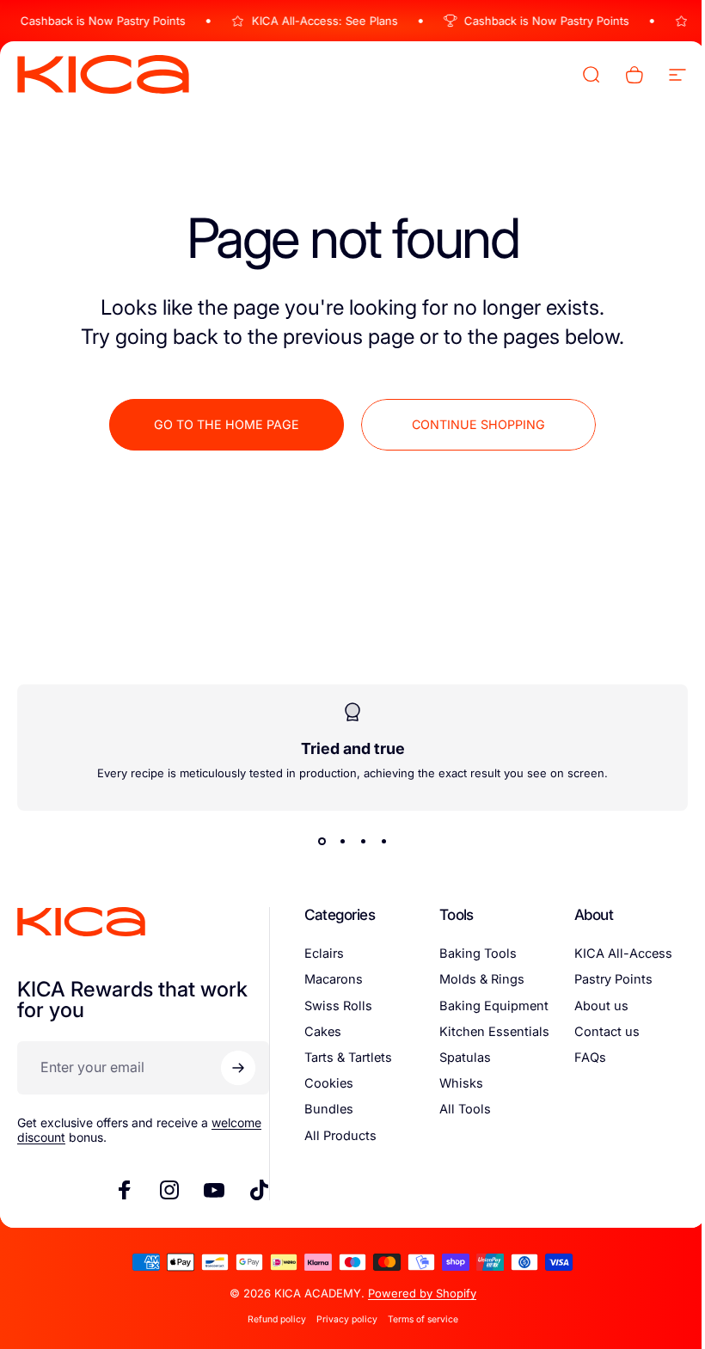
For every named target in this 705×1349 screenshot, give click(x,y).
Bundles (323, 1109)
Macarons (328, 979)
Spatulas (457, 1057)
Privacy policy (340, 1319)
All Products (335, 1136)
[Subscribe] (233, 1068)
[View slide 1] (315, 841)
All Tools (457, 1109)
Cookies (323, 1083)
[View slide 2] (336, 841)
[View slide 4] (377, 841)
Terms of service (416, 1319)
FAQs (580, 1057)
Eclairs (319, 953)
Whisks (453, 1083)
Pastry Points (603, 979)
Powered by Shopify (415, 1293)
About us (591, 1006)
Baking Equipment (486, 1006)
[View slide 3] (356, 841)
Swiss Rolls (333, 1006)
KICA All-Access (613, 953)
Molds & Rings (474, 979)
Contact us (596, 1031)
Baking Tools (470, 953)
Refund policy (270, 1319)
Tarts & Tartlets (343, 1057)
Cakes (317, 1031)
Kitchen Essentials (487, 1031)
